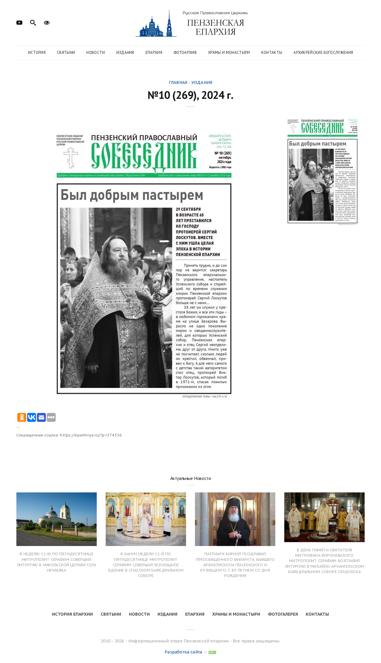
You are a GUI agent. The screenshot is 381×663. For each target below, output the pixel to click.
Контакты (271, 52)
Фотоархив (185, 52)
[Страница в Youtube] (19, 22)
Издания (125, 52)
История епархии (72, 614)
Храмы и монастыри (229, 52)
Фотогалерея (283, 614)
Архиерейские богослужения (323, 52)
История (37, 52)
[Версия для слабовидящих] (47, 22)
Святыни (66, 52)
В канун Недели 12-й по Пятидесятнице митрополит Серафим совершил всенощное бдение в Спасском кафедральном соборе (145, 564)
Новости (95, 52)
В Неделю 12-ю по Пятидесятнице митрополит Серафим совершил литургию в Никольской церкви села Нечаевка (56, 562)
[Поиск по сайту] (33, 22)
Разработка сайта (183, 652)
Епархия (154, 52)
